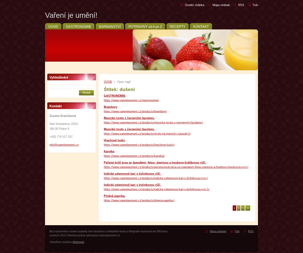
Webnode (78, 242)
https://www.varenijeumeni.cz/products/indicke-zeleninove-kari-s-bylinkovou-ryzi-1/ (156, 189)
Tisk (255, 5)
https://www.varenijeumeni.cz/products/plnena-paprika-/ (139, 200)
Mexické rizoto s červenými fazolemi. (129, 118)
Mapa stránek (221, 5)
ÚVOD (108, 81)
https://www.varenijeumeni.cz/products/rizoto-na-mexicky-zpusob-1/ (147, 133)
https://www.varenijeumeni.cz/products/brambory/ (135, 111)
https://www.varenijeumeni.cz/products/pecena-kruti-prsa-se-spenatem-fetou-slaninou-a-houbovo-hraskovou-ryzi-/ (176, 167)
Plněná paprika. (114, 196)
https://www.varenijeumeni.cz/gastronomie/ (131, 100)
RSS (241, 5)
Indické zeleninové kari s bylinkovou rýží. (132, 173)
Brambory (110, 107)
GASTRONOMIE (115, 95)
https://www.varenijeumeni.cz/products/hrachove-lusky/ (139, 144)
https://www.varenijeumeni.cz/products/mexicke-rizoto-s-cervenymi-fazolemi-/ (153, 122)
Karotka (109, 151)
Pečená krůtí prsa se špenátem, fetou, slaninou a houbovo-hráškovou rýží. (155, 162)
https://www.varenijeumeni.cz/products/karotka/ (134, 156)
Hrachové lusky (114, 140)
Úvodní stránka (194, 5)
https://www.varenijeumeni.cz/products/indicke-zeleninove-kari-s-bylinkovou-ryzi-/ (156, 178)
